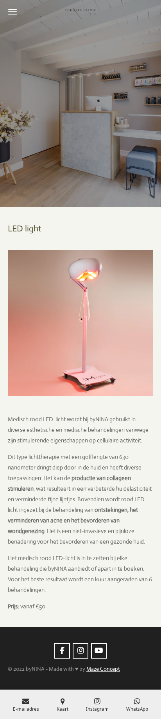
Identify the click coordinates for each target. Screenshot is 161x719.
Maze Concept (103, 668)
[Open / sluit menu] (12, 12)
